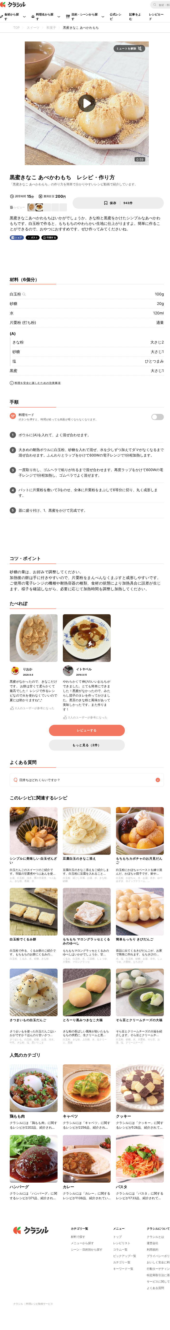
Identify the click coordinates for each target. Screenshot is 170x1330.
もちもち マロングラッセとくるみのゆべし (86, 941)
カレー (68, 1187)
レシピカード (156, 17)
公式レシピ (116, 17)
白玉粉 (15, 294)
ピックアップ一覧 (124, 1256)
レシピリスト (121, 1243)
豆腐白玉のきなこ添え (79, 858)
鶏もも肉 (17, 1116)
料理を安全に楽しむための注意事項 (38, 383)
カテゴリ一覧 (121, 1262)
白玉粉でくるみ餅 (23, 939)
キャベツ (70, 1116)
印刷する (51, 237)
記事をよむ (135, 17)
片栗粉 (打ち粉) (23, 322)
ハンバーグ (19, 1187)
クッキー (123, 1116)
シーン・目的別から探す (86, 1249)
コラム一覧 (120, 1249)
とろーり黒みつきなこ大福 (83, 1020)
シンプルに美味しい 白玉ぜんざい (33, 860)
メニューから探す (82, 1243)
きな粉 (18, 342)
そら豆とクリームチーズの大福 (139, 1020)
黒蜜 (13, 370)
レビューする (87, 730)
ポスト (34, 237)
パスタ (121, 1187)
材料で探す (78, 1236)
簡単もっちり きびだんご (134, 939)
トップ (117, 1236)
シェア (18, 237)
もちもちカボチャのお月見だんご (139, 860)
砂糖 (13, 303)
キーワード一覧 (123, 1268)
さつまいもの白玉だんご (28, 1020)
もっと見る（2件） (86, 745)
